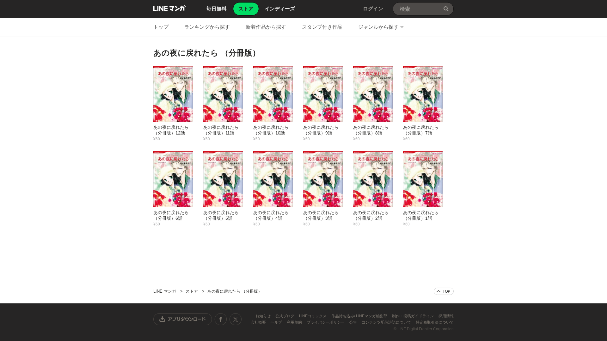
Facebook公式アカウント (220, 319)
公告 (353, 322)
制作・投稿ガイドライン (413, 316)
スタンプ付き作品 (322, 27)
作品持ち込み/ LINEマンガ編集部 (359, 316)
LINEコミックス (313, 316)
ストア (192, 291)
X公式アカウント (235, 319)
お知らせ (263, 316)
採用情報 (446, 316)
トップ (161, 27)
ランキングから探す (207, 27)
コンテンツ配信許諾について (387, 322)
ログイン (373, 8)
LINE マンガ (169, 8)
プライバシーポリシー (326, 322)
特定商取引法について (435, 322)
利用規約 (295, 322)
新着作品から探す (266, 27)
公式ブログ (285, 316)
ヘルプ (277, 322)
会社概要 (259, 322)
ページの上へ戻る (444, 291)
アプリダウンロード (182, 319)
